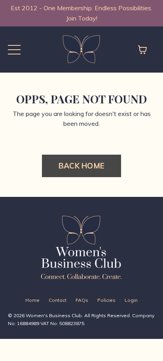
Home (32, 300)
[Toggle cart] (142, 49)
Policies (106, 300)
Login (131, 300)
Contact (57, 300)
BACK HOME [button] (81, 165)
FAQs (82, 300)
